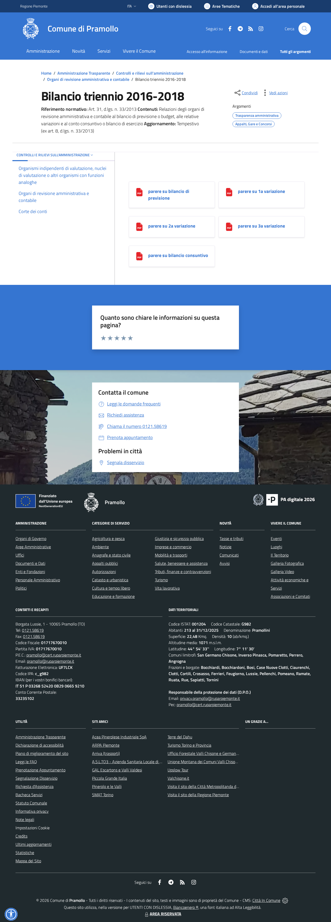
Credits (21, 836)
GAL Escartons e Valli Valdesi (117, 770)
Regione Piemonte (34, 6)
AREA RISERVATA (165, 914)
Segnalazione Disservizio (36, 778)
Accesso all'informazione (207, 51)
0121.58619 (33, 630)
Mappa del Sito (28, 861)
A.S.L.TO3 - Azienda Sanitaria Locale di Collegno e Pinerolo (142, 762)
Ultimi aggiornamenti (33, 844)
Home (46, 73)
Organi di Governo (31, 538)
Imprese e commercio (173, 547)
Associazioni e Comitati (290, 596)
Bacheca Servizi (29, 795)
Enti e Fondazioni (30, 571)
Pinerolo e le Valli (107, 786)
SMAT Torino (102, 795)
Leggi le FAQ (26, 762)
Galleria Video (282, 571)
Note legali (25, 819)
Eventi (276, 538)
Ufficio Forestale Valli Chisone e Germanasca (206, 753)
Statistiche (25, 852)
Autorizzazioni (104, 571)
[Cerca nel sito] (304, 28)
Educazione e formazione (113, 596)
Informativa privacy (32, 811)
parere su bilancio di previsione (168, 194)
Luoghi (276, 547)
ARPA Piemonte (105, 745)
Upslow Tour (178, 770)
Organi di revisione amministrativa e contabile (88, 79)
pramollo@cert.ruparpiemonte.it (53, 655)
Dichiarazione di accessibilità (40, 745)
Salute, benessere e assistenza (181, 563)
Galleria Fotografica (287, 563)
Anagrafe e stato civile (111, 555)
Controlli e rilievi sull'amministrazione (149, 73)
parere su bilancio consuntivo (178, 255)
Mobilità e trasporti (171, 555)
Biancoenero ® (185, 907)
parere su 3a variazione (261, 225)
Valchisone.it (178, 778)
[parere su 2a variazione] (139, 226)
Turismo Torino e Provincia (189, 745)
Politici (21, 588)
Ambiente (100, 547)
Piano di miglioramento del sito (42, 753)
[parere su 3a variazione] (229, 226)
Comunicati (229, 555)
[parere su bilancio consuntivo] (139, 255)
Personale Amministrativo (38, 580)
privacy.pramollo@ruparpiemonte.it (210, 698)
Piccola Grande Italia (109, 778)
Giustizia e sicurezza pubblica (179, 538)
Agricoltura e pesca (108, 538)
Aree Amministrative (33, 547)
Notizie (225, 547)
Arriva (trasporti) (106, 753)
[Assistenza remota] (285, 900)
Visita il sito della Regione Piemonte (198, 795)
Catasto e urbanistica (110, 580)
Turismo (161, 580)
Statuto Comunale (31, 803)
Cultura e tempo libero (111, 588)
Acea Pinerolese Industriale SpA (119, 737)
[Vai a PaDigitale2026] (283, 499)
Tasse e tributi (231, 538)
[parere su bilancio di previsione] (139, 191)
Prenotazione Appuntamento (40, 770)
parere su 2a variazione (171, 225)
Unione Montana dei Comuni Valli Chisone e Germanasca (216, 762)
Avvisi (225, 563)
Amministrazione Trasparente (83, 73)
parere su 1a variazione (261, 191)
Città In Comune (266, 900)
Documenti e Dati (30, 563)
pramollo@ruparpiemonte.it (50, 661)
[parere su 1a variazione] (229, 191)
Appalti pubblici (105, 563)
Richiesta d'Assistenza (35, 786)
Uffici (20, 555)
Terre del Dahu (180, 737)
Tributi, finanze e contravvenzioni (183, 571)
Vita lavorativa (167, 588)
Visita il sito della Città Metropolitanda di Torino (208, 786)
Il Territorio (280, 555)
